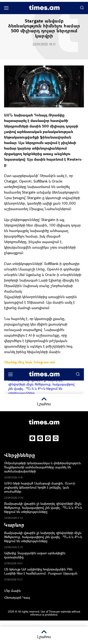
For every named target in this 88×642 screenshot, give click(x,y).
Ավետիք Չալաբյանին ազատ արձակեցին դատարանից (34, 555)
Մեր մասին (12, 590)
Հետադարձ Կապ (17, 597)
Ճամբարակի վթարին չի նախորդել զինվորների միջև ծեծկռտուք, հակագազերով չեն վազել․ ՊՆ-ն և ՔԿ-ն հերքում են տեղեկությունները (43, 507)
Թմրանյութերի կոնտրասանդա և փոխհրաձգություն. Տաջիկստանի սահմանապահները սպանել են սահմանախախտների (43, 467)
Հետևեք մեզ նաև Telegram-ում (29, 362)
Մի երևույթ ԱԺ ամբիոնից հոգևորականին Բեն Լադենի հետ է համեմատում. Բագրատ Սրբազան (40, 571)
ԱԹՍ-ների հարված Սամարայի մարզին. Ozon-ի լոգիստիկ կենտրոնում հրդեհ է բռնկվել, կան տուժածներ (39, 487)
